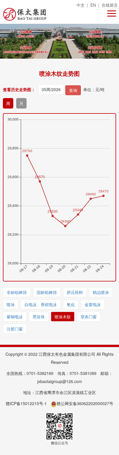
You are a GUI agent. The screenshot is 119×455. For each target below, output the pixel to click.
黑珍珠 (39, 316)
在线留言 (110, 5)
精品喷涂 (101, 292)
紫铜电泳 (15, 316)
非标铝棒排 (17, 292)
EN (93, 5)
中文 (81, 5)
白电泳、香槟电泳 (41, 304)
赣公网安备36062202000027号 (85, 403)
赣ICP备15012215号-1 (26, 403)
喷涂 (11, 304)
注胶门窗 (15, 329)
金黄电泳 (93, 304)
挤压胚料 (75, 292)
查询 (73, 90)
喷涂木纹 (63, 316)
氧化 (71, 304)
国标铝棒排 (47, 292)
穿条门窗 (89, 316)
